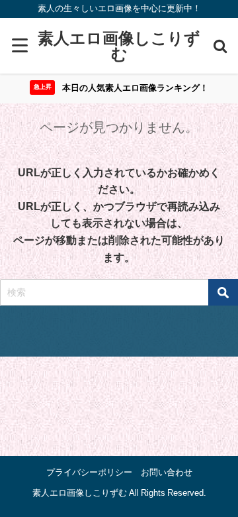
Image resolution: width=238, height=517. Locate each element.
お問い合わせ (166, 472)
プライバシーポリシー (89, 472)
